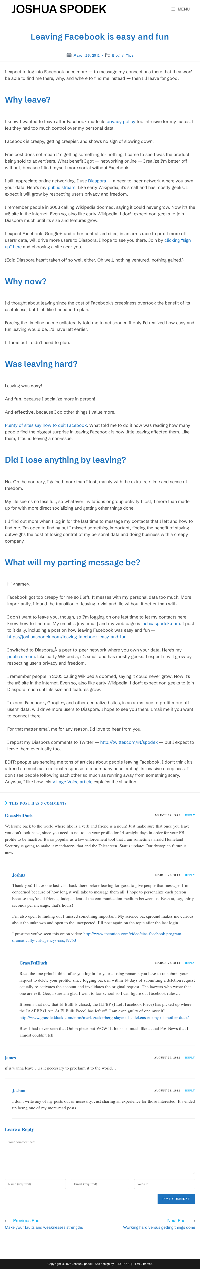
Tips (129, 55)
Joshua (18, 875)
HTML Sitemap (142, 1264)
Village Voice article (72, 782)
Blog (116, 55)
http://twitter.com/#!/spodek (129, 742)
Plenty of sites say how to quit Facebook (46, 425)
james (10, 1057)
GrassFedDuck (19, 815)
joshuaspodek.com (160, 623)
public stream (61, 187)
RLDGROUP (122, 1264)
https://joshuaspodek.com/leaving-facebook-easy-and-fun (66, 637)
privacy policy (121, 121)
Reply (190, 815)
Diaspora (97, 181)
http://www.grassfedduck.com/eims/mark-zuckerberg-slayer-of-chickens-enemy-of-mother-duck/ (104, 1017)
